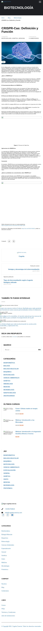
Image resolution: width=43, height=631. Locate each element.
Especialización (9, 470)
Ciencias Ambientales (11, 378)
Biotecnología (7, 38)
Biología (7, 366)
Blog (3, 587)
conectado (14, 336)
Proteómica (8, 488)
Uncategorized (9, 396)
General (7, 473)
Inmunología (8, 384)
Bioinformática (9, 363)
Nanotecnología (10, 393)
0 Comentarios (34, 38)
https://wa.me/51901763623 (28, 228)
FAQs (3, 609)
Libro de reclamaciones (8, 616)
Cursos (4, 605)
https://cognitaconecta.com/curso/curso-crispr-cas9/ (13, 225)
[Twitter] (9, 241)
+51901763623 (10, 509)
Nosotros (4, 584)
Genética (15, 38)
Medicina (22, 38)
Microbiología (9, 390)
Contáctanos (5, 591)
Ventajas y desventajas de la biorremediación (23, 269)
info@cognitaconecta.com (13, 512)
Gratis (6, 479)
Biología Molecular (11, 369)
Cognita (21, 256)
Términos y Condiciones (9, 612)
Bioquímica (7, 372)
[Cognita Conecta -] (6, 2)
